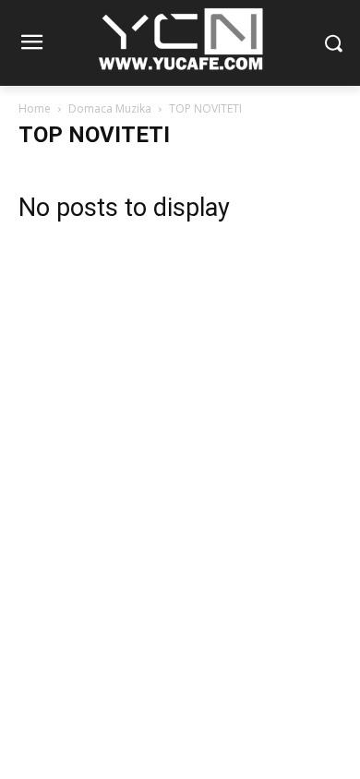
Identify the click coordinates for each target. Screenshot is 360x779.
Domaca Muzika (109, 108)
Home (34, 108)
